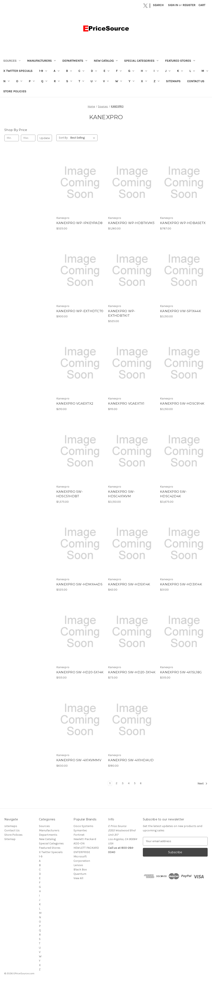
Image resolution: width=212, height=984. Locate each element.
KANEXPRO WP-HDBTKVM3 (131, 223)
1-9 (41, 71)
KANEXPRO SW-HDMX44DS (79, 584)
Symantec (80, 830)
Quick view (79, 178)
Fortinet (78, 835)
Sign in (173, 5)
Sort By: (63, 137)
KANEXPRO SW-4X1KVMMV (78, 760)
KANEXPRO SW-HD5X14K (129, 584)
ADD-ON (78, 843)
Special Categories (139, 60)
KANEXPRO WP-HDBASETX (183, 223)
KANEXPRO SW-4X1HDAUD (131, 760)
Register (189, 5)
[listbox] (83, 138)
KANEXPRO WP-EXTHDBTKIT (121, 313)
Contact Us (195, 81)
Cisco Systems (83, 826)
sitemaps (173, 81)
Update (45, 138)
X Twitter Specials (18, 71)
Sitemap (10, 839)
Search (158, 5)
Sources (10, 60)
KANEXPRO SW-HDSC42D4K (173, 494)
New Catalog (104, 60)
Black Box (80, 869)
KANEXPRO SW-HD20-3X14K (131, 672)
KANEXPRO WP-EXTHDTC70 (79, 311)
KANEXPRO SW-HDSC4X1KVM (121, 494)
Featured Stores (178, 60)
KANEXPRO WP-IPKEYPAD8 (79, 223)
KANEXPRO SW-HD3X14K (181, 584)
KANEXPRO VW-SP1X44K (180, 311)
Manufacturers (39, 60)
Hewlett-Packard (84, 839)
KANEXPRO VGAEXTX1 (126, 403)
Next (201, 783)
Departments (72, 60)
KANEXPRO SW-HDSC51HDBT (69, 494)
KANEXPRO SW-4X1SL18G (181, 672)
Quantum (79, 874)
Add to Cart (80, 186)
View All (78, 878)
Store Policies (14, 91)
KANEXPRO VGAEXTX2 (74, 403)
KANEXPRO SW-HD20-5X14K (80, 672)
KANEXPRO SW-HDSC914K (182, 403)
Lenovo (78, 865)
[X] (145, 6)
